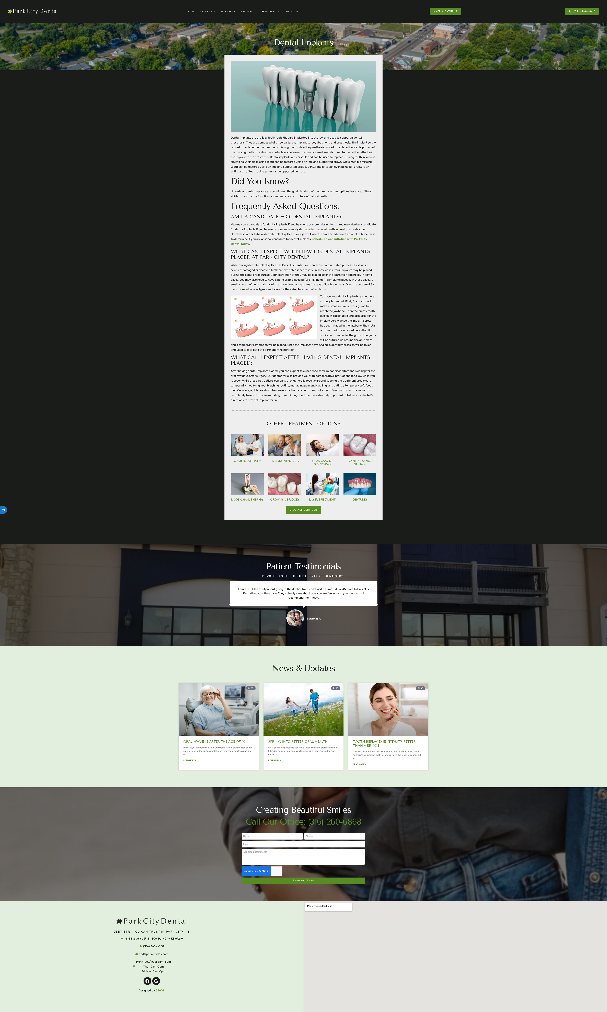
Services (247, 11)
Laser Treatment (322, 499)
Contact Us (292, 11)
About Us (206, 11)
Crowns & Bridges (284, 499)
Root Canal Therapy (247, 499)
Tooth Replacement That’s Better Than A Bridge (384, 744)
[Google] (156, 981)
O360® (160, 990)
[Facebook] (147, 981)
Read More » (189, 760)
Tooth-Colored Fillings (359, 462)
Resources (269, 11)
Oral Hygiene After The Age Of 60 (214, 742)
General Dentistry (247, 461)
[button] (230, 604)
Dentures (360, 499)
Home (191, 11)
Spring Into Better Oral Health (298, 742)
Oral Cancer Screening (322, 462)
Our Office (228, 11)
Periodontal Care (284, 461)
